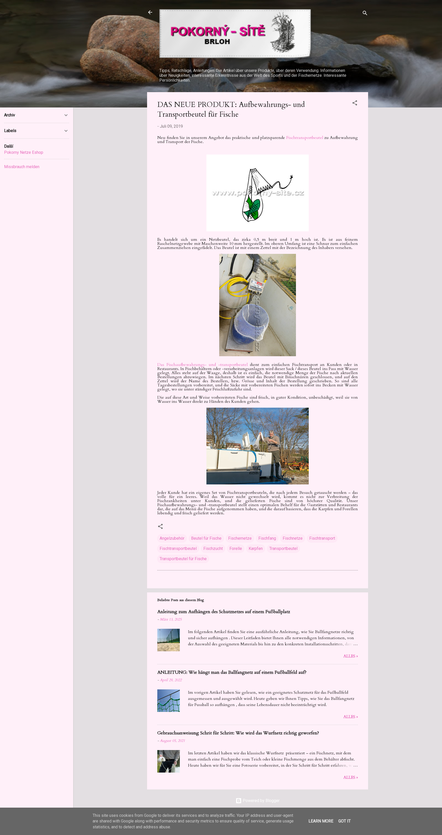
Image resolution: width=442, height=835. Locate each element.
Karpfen (256, 548)
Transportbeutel (283, 548)
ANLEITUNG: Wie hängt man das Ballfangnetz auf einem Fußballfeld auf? (231, 672)
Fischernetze (240, 538)
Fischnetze (293, 538)
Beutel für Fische (206, 538)
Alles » (351, 656)
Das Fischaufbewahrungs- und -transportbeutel (202, 364)
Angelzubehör (172, 538)
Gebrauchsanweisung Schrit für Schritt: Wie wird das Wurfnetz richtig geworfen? (238, 733)
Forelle (235, 548)
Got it (344, 821)
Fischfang (267, 538)
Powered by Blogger (261, 800)
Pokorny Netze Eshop (23, 152)
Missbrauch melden (21, 166)
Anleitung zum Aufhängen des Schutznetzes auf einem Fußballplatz (223, 612)
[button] (355, 104)
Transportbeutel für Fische (183, 558)
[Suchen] (365, 14)
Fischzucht (213, 548)
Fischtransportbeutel (305, 137)
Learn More (320, 821)
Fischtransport (322, 538)
